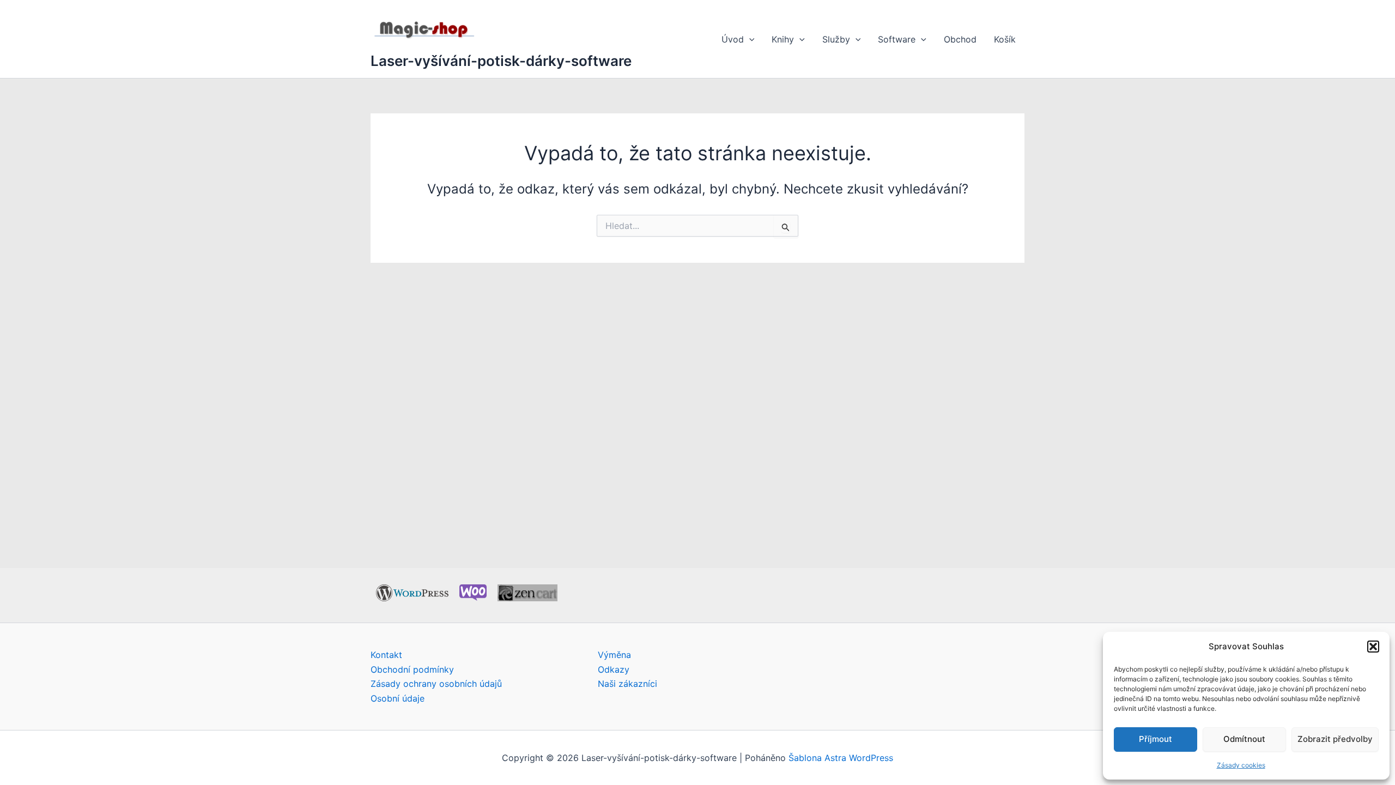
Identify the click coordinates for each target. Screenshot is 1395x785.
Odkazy (613, 669)
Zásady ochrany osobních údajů (436, 683)
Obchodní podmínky (412, 669)
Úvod (732, 39)
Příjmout (1155, 739)
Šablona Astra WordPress (841, 757)
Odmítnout (1244, 739)
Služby (836, 39)
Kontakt (386, 654)
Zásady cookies (1241, 765)
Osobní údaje (397, 698)
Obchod (960, 39)
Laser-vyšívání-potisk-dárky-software (501, 60)
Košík (1005, 39)
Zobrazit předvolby (1335, 739)
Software (896, 39)
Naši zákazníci (627, 683)
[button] (1373, 646)
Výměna (614, 654)
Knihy (783, 39)
